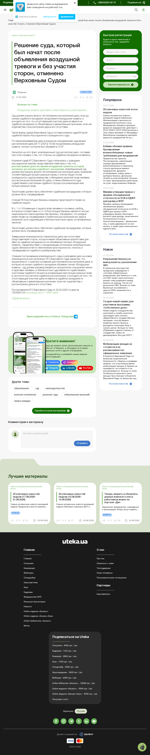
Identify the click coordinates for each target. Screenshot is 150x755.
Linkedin (70, 368)
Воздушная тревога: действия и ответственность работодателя (52, 110)
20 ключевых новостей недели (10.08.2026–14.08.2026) (72, 497)
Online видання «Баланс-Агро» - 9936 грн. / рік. (75, 694)
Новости (15, 35)
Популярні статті (60, 699)
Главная (28, 558)
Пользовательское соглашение (111, 577)
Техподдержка (103, 568)
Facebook (54, 362)
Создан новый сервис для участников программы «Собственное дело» (118, 305)
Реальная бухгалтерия (34, 601)
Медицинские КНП (32, 597)
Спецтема (28, 563)
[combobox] (120, 76)
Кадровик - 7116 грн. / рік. (64, 651)
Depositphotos (103, 594)
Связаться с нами (105, 563)
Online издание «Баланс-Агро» (38, 616)
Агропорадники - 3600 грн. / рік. (67, 672)
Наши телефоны (105, 573)
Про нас (100, 558)
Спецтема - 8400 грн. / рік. (65, 645)
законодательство (55, 388)
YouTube (87, 368)
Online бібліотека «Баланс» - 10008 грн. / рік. (73, 683)
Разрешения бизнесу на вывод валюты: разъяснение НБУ (120, 262)
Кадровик (28, 592)
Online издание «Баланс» (36, 611)
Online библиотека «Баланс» (37, 621)
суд (37, 388)
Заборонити (49, 16)
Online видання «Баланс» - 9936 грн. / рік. (72, 688)
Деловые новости (27, 35)
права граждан (22, 401)
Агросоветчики (31, 582)
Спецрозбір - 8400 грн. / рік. (65, 667)
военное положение (25, 394)
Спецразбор (29, 577)
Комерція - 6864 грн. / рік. (64, 656)
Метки (27, 625)
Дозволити (67, 16)
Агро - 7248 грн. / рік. (62, 661)
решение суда (50, 394)
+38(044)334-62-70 (106, 3)
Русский (81, 711)
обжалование (21, 388)
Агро (26, 587)
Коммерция (29, 568)
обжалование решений (77, 394)
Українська (68, 711)
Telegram (53, 368)
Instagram (72, 362)
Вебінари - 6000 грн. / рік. (64, 678)
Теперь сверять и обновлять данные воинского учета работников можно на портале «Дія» (121, 498)
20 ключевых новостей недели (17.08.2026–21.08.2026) (26, 497)
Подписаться (134, 3)
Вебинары (29, 573)
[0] (142, 747)
